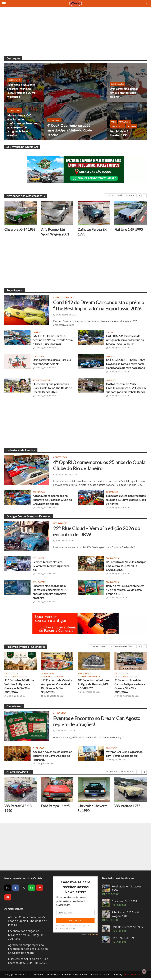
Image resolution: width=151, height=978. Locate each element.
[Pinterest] (39, 888)
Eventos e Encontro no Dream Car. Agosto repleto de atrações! (96, 721)
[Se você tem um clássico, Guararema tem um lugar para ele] (17, 563)
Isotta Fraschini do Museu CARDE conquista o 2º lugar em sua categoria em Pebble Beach (126, 388)
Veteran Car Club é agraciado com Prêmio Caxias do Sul (124, 753)
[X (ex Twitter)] (23, 888)
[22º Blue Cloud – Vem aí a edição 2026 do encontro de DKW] (26, 536)
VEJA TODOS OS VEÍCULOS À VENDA (120, 195)
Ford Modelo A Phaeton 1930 (119, 133)
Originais (131, 126)
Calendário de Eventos (15, 676)
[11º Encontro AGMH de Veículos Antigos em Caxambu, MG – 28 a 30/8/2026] (20, 661)
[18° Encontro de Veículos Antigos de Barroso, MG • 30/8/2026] (94, 661)
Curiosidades (117, 84)
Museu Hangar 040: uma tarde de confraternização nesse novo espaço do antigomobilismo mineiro (22, 125)
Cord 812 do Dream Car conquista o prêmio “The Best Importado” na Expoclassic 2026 (98, 305)
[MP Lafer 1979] (130, 213)
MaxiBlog (110, 356)
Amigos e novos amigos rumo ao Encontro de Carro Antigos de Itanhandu (52, 755)
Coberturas (54, 120)
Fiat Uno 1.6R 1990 (92, 229)
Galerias (37, 332)
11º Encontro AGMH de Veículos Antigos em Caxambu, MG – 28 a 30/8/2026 (19, 686)
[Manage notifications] (144, 971)
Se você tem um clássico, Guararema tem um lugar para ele (51, 566)
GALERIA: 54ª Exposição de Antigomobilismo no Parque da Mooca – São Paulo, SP (125, 340)
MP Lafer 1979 (125, 229)
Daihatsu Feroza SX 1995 (55, 231)
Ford (113, 122)
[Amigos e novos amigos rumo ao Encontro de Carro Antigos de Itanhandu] (17, 753)
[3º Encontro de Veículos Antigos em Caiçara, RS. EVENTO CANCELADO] (91, 563)
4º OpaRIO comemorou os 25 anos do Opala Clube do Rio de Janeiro (69, 130)
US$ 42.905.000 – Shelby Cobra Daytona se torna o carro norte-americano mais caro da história (126, 364)
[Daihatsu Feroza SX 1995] (57, 213)
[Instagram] (7, 888)
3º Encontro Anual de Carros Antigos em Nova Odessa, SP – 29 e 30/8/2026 (129, 686)
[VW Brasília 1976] (130, 789)
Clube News (59, 713)
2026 (6, 673)
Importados (118, 126)
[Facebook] (15, 888)
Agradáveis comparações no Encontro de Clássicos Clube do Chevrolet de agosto (52, 499)
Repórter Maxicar (41, 380)
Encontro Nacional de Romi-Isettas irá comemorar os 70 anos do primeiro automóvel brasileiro (50, 591)
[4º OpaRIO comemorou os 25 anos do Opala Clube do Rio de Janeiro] (75, 101)
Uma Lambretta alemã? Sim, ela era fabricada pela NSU (124, 92)
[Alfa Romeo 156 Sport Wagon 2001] (20, 213)
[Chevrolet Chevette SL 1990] (57, 789)
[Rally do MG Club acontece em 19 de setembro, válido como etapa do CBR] (91, 587)
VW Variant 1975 (91, 806)
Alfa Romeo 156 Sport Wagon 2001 (18, 231)
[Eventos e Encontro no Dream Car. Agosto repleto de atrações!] (26, 726)
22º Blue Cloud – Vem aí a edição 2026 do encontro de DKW (96, 531)
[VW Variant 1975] (94, 789)
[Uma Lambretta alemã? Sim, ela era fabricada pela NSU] (127, 82)
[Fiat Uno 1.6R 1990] (94, 213)
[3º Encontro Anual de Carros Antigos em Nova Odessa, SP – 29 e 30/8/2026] (130, 661)
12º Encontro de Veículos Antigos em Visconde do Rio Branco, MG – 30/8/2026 (57, 686)
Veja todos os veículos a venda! (120, 772)
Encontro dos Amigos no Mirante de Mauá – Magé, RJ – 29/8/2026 (27, 934)
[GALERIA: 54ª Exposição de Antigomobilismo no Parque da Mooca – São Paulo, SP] (91, 337)
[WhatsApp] (31, 888)
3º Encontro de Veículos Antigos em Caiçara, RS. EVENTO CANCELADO (126, 566)
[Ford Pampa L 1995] (20, 789)
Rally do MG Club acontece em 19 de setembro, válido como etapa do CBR (125, 589)
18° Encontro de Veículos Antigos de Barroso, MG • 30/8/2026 (93, 684)
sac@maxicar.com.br (134, 974)
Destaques (124, 122)
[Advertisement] (75, 34)
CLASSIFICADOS (17, 772)
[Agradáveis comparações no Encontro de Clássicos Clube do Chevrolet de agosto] (17, 497)
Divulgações (60, 523)
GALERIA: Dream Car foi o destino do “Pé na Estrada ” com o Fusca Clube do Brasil (53, 340)
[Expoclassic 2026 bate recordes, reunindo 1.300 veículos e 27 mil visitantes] (24, 82)
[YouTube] (7, 897)
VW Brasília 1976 (127, 806)
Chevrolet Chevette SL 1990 (56, 808)
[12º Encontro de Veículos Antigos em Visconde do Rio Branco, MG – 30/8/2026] (57, 661)
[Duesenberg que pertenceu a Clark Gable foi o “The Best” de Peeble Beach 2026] (17, 385)
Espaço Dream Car (63, 297)
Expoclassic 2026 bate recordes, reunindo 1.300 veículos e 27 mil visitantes (21, 90)
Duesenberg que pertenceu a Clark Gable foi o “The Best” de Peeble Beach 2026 (52, 388)
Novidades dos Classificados (24, 195)
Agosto (13, 673)
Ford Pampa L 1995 (18, 806)
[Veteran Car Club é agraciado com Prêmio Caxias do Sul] (91, 753)
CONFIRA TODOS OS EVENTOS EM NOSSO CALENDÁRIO (112, 646)
